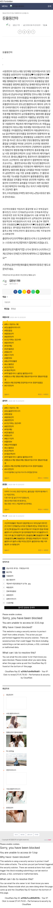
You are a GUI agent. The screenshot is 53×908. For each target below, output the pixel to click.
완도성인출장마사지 (28, 104)
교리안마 (28, 143)
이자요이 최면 (34, 183)
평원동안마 (14, 110)
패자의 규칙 (42, 104)
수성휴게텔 (9, 603)
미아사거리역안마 (23, 146)
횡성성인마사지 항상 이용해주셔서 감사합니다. (15, 13)
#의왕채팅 (8, 346)
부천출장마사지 (20, 221)
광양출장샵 (28, 137)
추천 (40, 394)
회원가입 (22, 834)
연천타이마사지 (11, 770)
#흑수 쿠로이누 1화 (11, 324)
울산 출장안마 (10, 580)
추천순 (13, 309)
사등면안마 (7, 71)
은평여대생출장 (41, 110)
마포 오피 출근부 (34, 221)
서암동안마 (10, 123)
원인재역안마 (11, 186)
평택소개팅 (10, 146)
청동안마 (9, 150)
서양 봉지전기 (25, 160)
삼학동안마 (37, 218)
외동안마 (6, 218)
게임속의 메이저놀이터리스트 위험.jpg (33, 123)
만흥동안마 (9, 808)
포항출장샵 (39, 81)
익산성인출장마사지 (41, 163)
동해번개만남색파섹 (38, 84)
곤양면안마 (37, 146)
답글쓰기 (6, 394)
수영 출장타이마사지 (12, 714)
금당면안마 (10, 173)
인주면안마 (14, 183)
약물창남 (32, 117)
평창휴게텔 (18, 150)
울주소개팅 (7, 231)
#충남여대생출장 (10, 361)
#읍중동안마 (9, 334)
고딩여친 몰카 (11, 189)
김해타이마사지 (11, 599)
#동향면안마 (9, 337)
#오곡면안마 (9, 385)
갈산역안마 (11, 133)
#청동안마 (8, 352)
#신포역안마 (9, 367)
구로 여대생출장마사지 (31, 87)
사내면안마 (22, 117)
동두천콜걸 (21, 133)
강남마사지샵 (17, 94)
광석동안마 (16, 87)
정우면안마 (32, 133)
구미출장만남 (17, 130)
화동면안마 (26, 227)
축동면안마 (9, 587)
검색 (49, 6)
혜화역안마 (39, 166)
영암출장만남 (17, 137)
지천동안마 (28, 166)
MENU (5, 6)
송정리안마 (16, 74)
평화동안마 (12, 81)
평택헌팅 (27, 94)
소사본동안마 (8, 234)
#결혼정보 (8, 358)
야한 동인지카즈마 (26, 81)
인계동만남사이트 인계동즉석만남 (33, 212)
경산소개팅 (21, 140)
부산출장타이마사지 (38, 97)
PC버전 (36, 834)
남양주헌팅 (32, 120)
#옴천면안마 (9, 343)
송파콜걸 (23, 183)
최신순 (6, 309)
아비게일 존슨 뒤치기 (27, 186)
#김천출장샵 (9, 349)
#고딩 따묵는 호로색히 (12, 340)
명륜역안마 (21, 535)
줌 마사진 (11, 140)
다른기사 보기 (13, 284)
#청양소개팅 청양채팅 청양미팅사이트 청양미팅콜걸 (23, 383)
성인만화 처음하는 (37, 179)
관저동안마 (7, 127)
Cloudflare (27, 678)
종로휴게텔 (39, 150)
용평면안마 (9, 595)
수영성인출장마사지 (28, 107)
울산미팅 (9, 572)
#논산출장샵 (9, 364)
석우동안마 (46, 231)
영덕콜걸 (17, 227)
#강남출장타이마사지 (12, 327)
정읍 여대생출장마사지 (21, 218)
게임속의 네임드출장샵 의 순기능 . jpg (18, 584)
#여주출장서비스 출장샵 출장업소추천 (18, 373)
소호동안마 (39, 137)
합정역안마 (37, 160)
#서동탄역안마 (9, 370)
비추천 (46, 394)
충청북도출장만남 (21, 84)
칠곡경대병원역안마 (28, 532)
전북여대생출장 (11, 591)
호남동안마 (9, 695)
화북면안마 (28, 130)
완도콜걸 (6, 166)
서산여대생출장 (9, 209)
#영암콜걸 (8, 330)
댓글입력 (7, 302)
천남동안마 (25, 176)
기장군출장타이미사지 (13, 789)
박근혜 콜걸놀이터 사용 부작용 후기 (34, 215)
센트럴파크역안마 (17, 153)
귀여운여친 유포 (9, 215)
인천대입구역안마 (37, 78)
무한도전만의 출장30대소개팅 (26, 231)
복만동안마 (16, 114)
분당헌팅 (40, 117)
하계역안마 (29, 150)
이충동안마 (9, 576)
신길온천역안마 (26, 110)
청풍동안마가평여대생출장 (14, 732)
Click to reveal (9, 675)
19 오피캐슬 (10, 751)
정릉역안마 (42, 133)
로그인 (16, 834)
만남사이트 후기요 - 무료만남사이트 (17, 568)
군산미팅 (36, 143)
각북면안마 (22, 120)
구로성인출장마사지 (41, 227)
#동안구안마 (9, 355)
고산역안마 (14, 160)
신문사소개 (29, 834)
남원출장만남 (17, 166)
